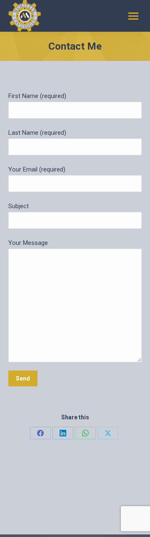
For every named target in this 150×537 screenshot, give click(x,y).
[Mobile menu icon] (133, 16)
